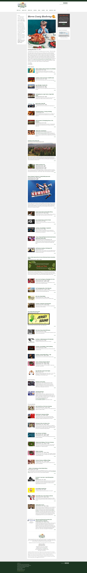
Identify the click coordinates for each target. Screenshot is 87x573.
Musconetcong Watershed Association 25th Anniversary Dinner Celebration (44, 520)
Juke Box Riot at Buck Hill (40, 103)
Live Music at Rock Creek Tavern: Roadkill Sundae (45, 77)
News (47, 10)
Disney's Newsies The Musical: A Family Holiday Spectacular (39, 176)
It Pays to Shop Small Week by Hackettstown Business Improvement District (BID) (46, 237)
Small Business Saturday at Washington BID (44, 248)
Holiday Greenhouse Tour (40, 164)
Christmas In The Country (40, 381)
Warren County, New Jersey (64, 4)
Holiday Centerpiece (39, 451)
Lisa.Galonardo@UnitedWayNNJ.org (41, 398)
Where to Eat (30, 10)
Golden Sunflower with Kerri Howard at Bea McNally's (46, 68)
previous (60, 33)
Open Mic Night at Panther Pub (41, 85)
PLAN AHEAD (30, 64)
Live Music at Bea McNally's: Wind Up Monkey (44, 346)
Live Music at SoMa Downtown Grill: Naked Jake (44, 339)
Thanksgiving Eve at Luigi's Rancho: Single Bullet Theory (45, 95)
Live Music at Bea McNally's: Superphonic (43, 228)
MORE (55, 90)
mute (68, 33)
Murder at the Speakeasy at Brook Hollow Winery (38, 468)
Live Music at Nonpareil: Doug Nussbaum (43, 303)
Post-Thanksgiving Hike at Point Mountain (43, 288)
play (61, 33)
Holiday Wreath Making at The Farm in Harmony (45, 442)
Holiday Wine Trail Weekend (41, 130)
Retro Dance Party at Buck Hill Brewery (43, 330)
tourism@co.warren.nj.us (20, 570)
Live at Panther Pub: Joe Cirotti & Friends (43, 220)
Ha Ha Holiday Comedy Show (41, 488)
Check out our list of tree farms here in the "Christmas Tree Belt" (42, 59)
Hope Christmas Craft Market (41, 433)
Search (68, 10)
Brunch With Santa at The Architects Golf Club (44, 495)
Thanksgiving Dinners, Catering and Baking (44, 111)
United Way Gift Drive (40, 391)
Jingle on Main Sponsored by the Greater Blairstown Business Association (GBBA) (41, 258)
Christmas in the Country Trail (33, 140)
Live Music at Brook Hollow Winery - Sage (43, 354)
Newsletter (51, 10)
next (63, 33)
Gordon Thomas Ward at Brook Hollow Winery (44, 212)
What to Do (18, 10)
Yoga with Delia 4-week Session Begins (43, 370)
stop (64, 33)
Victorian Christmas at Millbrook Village (43, 460)
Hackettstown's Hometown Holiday (42, 414)
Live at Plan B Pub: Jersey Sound (34, 311)
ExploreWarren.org (45, 548)
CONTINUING (30, 63)
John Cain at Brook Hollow (40, 296)
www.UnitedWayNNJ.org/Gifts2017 (40, 399)
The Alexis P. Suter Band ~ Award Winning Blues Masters (45, 478)
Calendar (43, 10)
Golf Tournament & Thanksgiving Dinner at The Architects (44, 121)
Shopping (35, 10)
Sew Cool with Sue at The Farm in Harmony (44, 406)
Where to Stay (24, 10)
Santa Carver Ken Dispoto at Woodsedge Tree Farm (45, 279)
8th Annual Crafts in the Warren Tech (43, 423)
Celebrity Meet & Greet (40, 504)
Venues (39, 10)
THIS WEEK (30, 62)
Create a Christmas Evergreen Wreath (43, 362)
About (55, 10)
